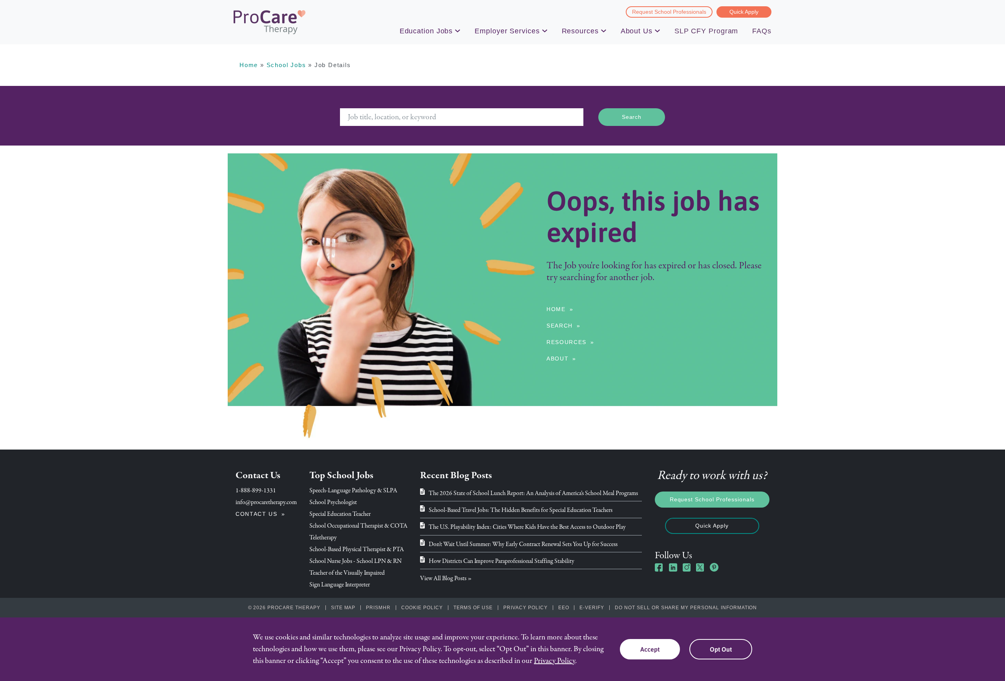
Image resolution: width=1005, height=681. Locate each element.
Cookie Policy (421, 607)
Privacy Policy (525, 607)
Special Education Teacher (340, 514)
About (557, 358)
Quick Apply (743, 12)
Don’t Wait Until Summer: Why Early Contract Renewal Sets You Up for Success (523, 544)
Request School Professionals (669, 12)
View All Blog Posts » (446, 578)
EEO (563, 607)
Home (248, 65)
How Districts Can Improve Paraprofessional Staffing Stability (501, 561)
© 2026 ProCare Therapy (284, 607)
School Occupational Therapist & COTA (358, 526)
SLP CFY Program (706, 31)
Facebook (659, 567)
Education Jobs (426, 31)
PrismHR (378, 607)
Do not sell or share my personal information (686, 607)
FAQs (761, 31)
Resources (580, 31)
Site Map (343, 607)
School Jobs (286, 65)
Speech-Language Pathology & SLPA (353, 490)
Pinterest (714, 567)
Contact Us (257, 514)
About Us (636, 31)
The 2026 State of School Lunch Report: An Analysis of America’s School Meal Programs (533, 493)
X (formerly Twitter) (700, 568)
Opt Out (721, 649)
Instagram (686, 567)
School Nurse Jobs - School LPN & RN (355, 561)
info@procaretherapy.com (266, 502)
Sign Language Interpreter (339, 584)
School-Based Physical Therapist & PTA (356, 549)
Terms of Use (473, 607)
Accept (650, 649)
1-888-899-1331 (256, 490)
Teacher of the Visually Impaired (347, 573)
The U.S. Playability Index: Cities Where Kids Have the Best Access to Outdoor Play (527, 527)
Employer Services (507, 31)
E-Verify (591, 607)
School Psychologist (333, 502)
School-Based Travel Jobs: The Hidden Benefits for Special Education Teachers (520, 510)
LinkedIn (673, 567)
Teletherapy (323, 537)
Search (559, 325)
